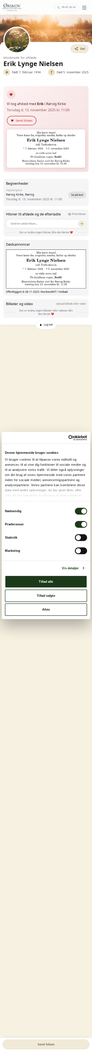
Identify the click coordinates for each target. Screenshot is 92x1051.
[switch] (81, 524)
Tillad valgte (46, 595)
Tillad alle (46, 581)
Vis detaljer (70, 568)
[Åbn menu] (84, 7)
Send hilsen (46, 1044)
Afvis (46, 609)
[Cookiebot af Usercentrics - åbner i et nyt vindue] (68, 438)
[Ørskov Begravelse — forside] (12, 7)
